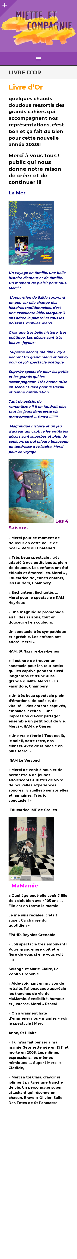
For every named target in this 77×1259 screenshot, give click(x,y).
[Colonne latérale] (4, 4)
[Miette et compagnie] (38, 28)
